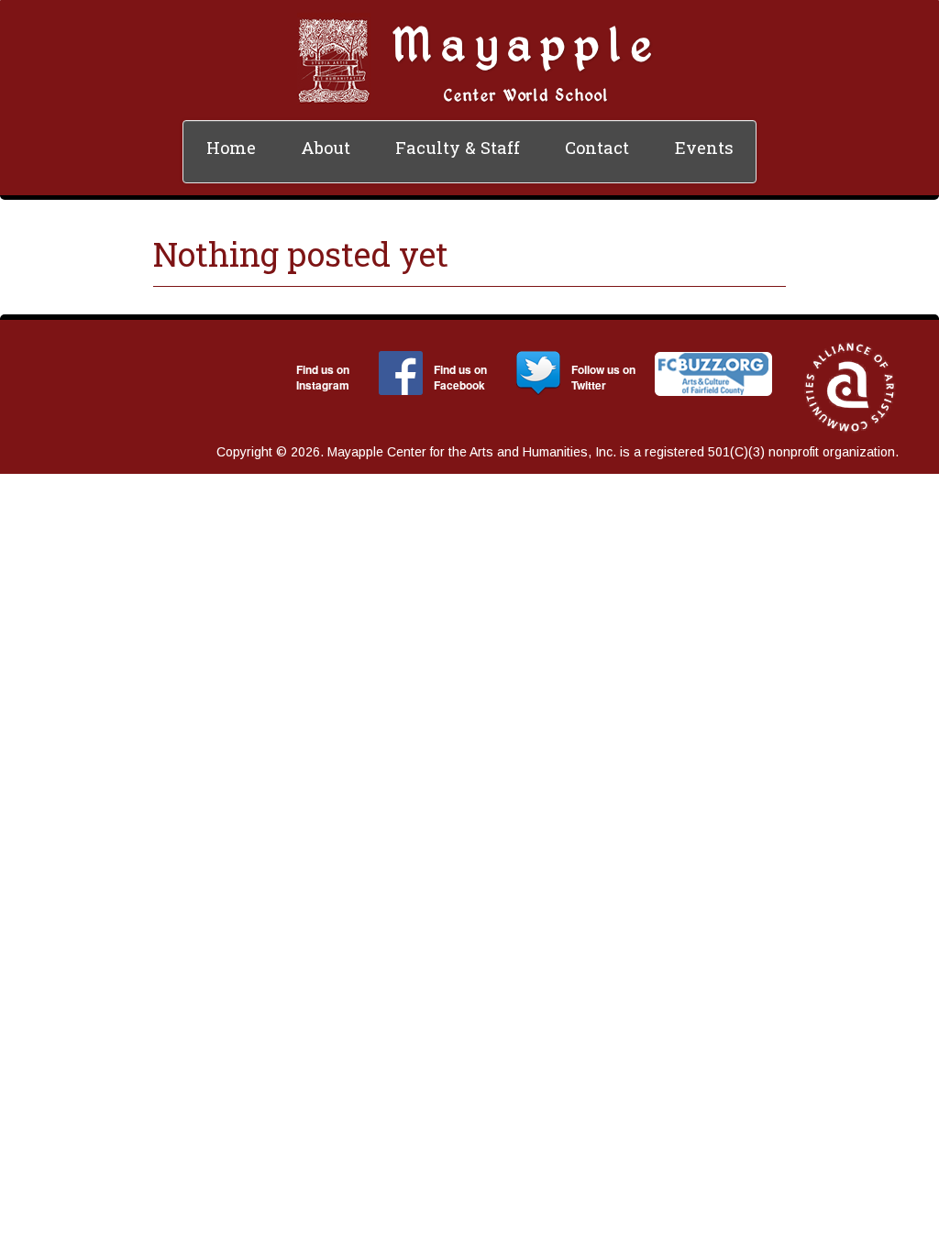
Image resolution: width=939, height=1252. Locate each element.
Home (231, 148)
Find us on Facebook (460, 377)
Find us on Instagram (322, 377)
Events (704, 148)
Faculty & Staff (457, 148)
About (325, 148)
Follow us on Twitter (603, 377)
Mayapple (526, 42)
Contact (597, 148)
